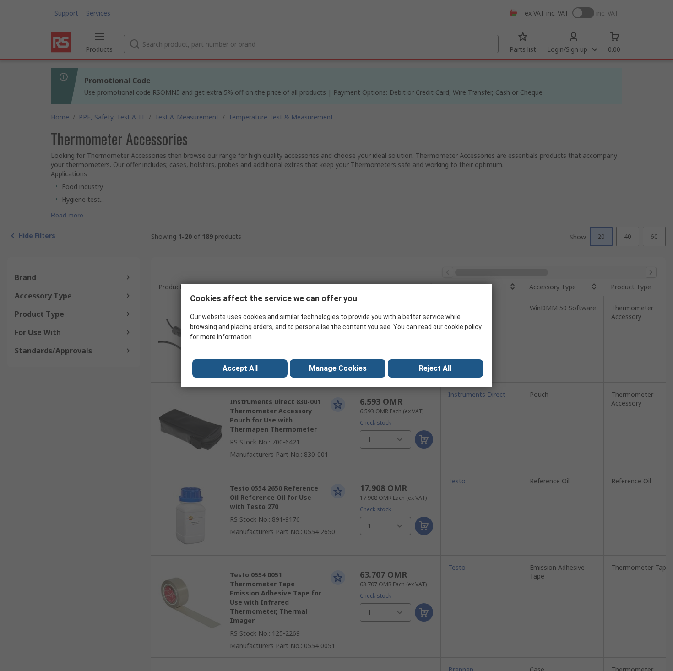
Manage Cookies (338, 368)
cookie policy (463, 326)
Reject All (435, 368)
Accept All (240, 368)
